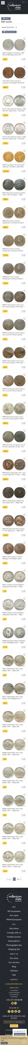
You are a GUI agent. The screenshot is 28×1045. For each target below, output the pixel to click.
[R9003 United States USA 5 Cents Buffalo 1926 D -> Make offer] (14, 856)
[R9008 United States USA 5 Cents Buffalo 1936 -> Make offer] (14, 744)
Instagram (12, 1011)
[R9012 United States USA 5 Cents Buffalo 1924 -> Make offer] (14, 660)
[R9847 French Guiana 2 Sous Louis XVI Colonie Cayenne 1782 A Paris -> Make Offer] (14, 296)
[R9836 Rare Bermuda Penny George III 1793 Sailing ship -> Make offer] (14, 520)
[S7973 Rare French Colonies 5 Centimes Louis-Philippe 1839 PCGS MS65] (14, 72)
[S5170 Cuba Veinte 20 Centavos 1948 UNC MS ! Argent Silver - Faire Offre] (14, 128)
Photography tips (14, 945)
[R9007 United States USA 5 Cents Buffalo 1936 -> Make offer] (14, 772)
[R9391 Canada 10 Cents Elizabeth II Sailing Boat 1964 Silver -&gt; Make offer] (14, 576)
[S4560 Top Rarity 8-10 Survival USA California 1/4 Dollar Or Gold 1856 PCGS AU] (14, 156)
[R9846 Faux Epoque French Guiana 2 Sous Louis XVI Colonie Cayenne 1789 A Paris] (14, 324)
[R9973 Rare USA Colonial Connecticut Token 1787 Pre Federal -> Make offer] (14, 184)
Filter (7, 19)
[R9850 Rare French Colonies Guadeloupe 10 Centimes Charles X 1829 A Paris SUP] (14, 212)
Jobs (14, 974)
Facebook (9, 1011)
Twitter (19, 1011)
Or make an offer (23, 59)
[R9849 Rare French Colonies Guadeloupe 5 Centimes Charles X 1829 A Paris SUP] (14, 240)
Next (18, 879)
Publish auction (14, 936)
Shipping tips (14, 949)
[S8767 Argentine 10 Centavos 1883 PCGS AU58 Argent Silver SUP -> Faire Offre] (14, 44)
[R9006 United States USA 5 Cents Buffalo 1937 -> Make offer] (14, 800)
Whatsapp (15, 1003)
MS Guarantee (14, 911)
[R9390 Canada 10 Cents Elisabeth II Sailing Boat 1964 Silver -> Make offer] (14, 604)
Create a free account (20, 1034)
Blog (14, 966)
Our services (14, 962)
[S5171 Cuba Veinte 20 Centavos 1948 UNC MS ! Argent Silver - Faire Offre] (14, 100)
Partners (14, 970)
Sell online (14, 928)
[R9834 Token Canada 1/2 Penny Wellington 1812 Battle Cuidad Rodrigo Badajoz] (14, 548)
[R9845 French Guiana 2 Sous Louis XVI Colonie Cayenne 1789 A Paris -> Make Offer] (14, 352)
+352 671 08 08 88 (14, 999)
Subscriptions (14, 940)
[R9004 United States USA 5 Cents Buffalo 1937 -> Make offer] (14, 828)
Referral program (14, 919)
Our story (14, 958)
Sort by (4, 27)
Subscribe (14, 1025)
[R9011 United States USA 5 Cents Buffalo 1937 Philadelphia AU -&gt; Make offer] (14, 688)
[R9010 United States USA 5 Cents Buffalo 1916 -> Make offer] (14, 716)
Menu (3, 2)
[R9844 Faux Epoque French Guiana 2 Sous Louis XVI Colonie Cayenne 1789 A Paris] (14, 380)
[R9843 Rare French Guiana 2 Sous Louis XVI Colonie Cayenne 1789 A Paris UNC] (14, 408)
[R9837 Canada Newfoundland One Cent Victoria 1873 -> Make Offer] (14, 492)
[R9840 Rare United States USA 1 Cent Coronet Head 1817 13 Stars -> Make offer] (14, 464)
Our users (14, 915)
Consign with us (14, 932)
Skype (12, 1003)
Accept (4, 1043)
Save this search (10, 32)
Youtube (15, 1011)
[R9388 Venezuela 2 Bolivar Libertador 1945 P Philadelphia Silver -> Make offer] (14, 632)
